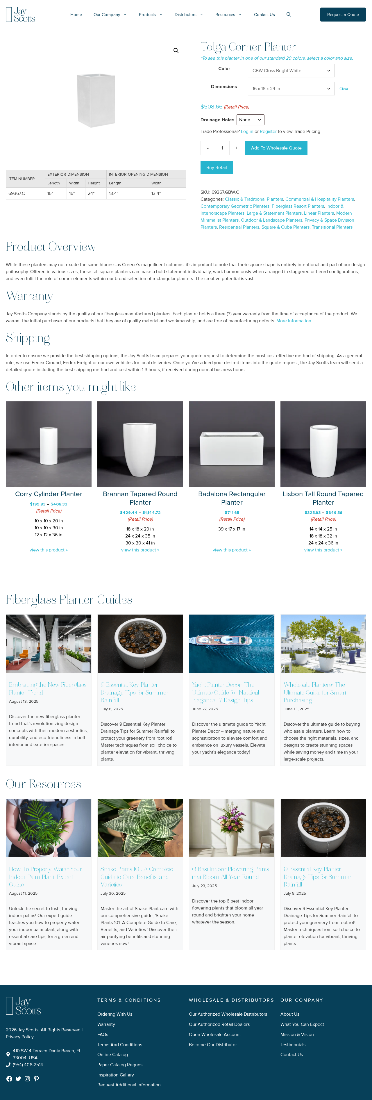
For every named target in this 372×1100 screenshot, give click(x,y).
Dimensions (224, 86)
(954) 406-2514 (28, 1065)
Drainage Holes (218, 120)
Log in (247, 131)
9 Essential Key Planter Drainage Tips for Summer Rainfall (135, 693)
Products (147, 14)
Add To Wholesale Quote (276, 148)
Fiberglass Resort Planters (298, 206)
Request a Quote (343, 14)
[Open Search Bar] (289, 14)
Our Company (107, 14)
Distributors (185, 14)
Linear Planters (319, 213)
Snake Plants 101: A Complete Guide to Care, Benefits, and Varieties (137, 877)
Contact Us (264, 14)
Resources (225, 14)
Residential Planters (239, 227)
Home (76, 14)
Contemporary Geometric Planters (235, 206)
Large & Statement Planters (274, 213)
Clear (343, 89)
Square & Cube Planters (286, 227)
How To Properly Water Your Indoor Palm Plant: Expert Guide (45, 877)
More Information (293, 321)
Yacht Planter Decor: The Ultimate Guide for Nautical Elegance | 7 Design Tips (225, 693)
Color (224, 68)
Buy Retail (216, 167)
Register (268, 131)
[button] (176, 50)
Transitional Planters (332, 227)
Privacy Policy (20, 1037)
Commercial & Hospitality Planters (319, 199)
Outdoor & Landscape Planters (271, 220)
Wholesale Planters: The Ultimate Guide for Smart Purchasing (315, 693)
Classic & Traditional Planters (254, 199)
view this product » (49, 550)
